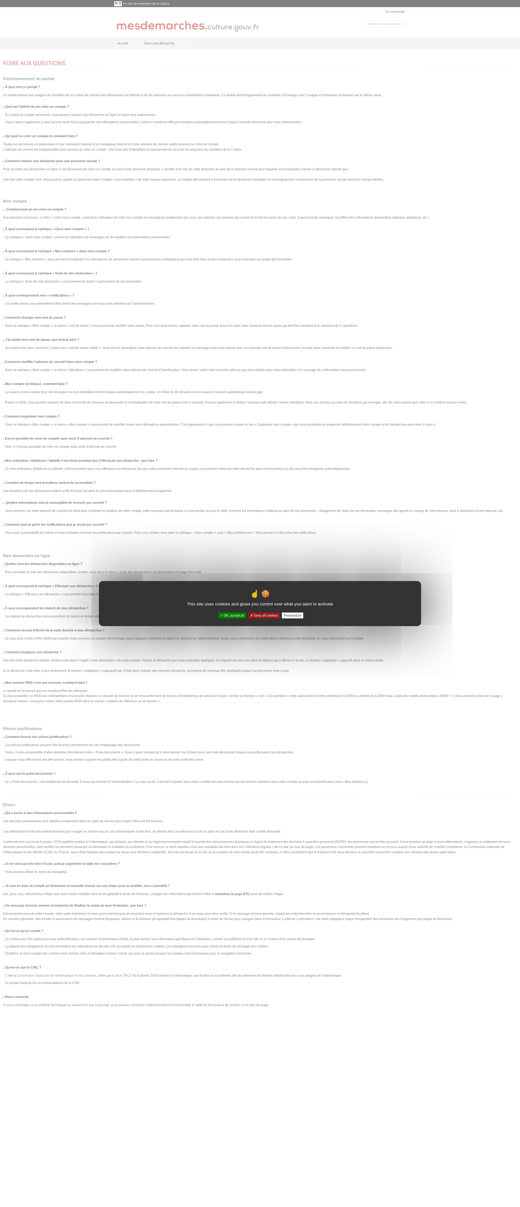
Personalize (292, 615)
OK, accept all (233, 615)
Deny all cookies (265, 615)
